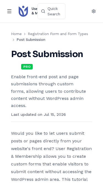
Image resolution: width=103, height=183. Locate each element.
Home (16, 34)
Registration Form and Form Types (58, 34)
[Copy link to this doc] (16, 65)
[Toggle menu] (9, 11)
